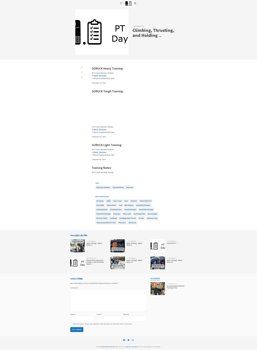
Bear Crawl (118, 201)
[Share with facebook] (82, 67)
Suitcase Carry (152, 218)
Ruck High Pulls (139, 214)
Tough (107, 91)
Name (73, 314)
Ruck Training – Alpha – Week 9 (135, 244)
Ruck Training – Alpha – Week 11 (94, 244)
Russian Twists (101, 218)
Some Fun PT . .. (172, 243)
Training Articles (172, 284)
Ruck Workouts (138, 26)
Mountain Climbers (103, 187)
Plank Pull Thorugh (146, 209)
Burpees (134, 201)
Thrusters (129, 187)
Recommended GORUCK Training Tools (175, 287)
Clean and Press (145, 201)
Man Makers (129, 205)
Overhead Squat (130, 209)
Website (126, 314)
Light (106, 145)
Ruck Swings (152, 214)
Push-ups (116, 214)
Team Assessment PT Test (106, 223)
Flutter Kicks (111, 205)
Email (99, 314)
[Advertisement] (123, 109)
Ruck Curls (127, 214)
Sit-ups (141, 218)
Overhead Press (116, 209)
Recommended (155, 278)
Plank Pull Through (103, 214)
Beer (126, 201)
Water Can (132, 223)
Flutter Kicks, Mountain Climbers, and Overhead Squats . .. (95, 262)
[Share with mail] (82, 77)
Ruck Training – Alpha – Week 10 (175, 261)
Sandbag (113, 218)
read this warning (131, 347)
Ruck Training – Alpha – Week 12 (135, 261)
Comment (74, 288)
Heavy (107, 68)
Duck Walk (100, 205)
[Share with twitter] (82, 72)
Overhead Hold (118, 187)
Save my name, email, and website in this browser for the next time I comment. (102, 324)
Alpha (109, 201)
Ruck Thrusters (100, 76)
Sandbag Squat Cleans (128, 218)
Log (120, 205)
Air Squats (100, 201)
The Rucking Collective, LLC (109, 347)
